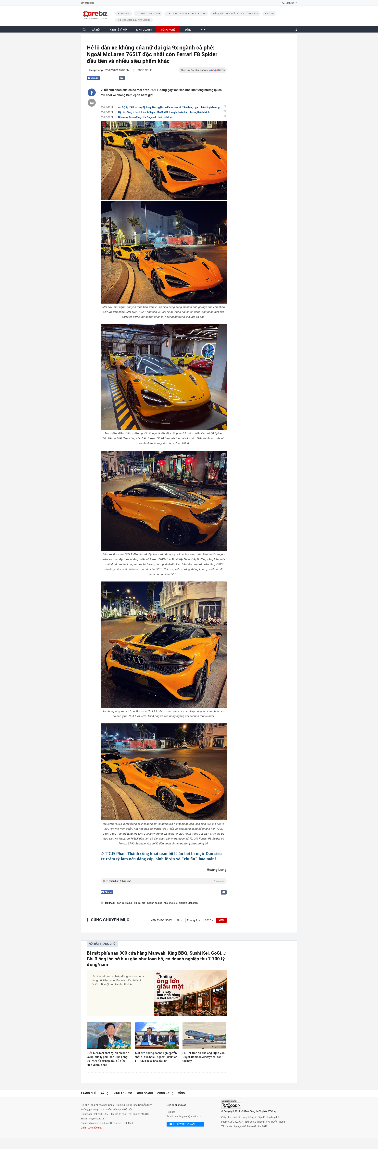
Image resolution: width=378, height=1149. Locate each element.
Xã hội (104, 1093)
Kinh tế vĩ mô (123, 1093)
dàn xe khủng (124, 902)
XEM (221, 920)
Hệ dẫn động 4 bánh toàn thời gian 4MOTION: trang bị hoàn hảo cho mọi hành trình (163, 112)
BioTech (269, 13)
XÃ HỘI (96, 29)
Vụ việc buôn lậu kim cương (134, 20)
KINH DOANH (144, 29)
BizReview (123, 13)
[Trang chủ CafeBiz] (84, 29)
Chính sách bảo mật (91, 1127)
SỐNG (188, 29)
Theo (163, 881)
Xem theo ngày (161, 920)
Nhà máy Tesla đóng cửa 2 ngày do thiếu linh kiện (145, 117)
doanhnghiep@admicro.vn (188, 1116)
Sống (181, 1093)
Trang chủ (88, 1093)
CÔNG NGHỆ (168, 29)
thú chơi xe (170, 902)
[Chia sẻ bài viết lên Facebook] (92, 92)
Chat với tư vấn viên (184, 1125)
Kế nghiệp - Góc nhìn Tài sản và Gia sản (235, 13)
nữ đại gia (140, 902)
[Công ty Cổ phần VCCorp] (231, 1104)
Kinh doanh (144, 1093)
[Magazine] (87, 3)
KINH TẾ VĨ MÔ (118, 29)
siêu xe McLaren (188, 902)
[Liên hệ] (122, 77)
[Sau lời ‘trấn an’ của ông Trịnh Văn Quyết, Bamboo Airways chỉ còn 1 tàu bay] (204, 1035)
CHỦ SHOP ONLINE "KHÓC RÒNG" (186, 13)
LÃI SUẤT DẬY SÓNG (148, 13)
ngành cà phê (155, 902)
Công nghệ (144, 70)
